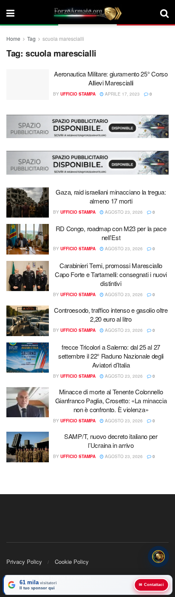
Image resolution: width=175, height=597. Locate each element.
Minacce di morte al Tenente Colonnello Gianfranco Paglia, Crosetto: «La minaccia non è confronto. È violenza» (111, 400)
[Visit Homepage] (87, 12)
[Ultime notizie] (158, 556)
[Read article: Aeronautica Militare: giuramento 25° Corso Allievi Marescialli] (27, 84)
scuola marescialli (63, 38)
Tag (31, 38)
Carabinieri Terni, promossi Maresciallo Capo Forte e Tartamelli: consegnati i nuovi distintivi (111, 274)
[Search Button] (164, 12)
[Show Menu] (10, 12)
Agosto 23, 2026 (123, 212)
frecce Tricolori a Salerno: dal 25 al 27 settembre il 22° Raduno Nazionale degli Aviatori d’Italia (111, 355)
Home (13, 38)
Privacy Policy (24, 561)
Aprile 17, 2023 (122, 94)
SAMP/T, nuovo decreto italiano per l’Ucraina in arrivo (111, 441)
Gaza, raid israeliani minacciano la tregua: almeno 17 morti (111, 196)
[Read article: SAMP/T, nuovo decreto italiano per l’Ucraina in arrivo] (27, 447)
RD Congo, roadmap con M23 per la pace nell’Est (111, 233)
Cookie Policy (72, 561)
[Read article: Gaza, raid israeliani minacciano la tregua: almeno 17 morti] (27, 202)
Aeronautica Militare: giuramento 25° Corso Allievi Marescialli (110, 78)
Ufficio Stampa (78, 94)
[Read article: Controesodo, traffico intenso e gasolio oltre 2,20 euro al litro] (27, 321)
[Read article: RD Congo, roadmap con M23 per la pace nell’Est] (27, 239)
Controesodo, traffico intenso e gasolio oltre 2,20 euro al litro (111, 314)
